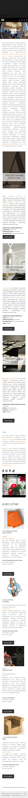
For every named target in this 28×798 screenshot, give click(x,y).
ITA (13, 787)
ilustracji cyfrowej (6, 608)
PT (3, 787)
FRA (9, 787)
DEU (11, 787)
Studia (5, 196)
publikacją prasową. (6, 465)
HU (19, 787)
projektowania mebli (6, 752)
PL (16, 787)
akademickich (6, 203)
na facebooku (21, 144)
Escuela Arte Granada (20, 441)
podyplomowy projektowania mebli (13, 378)
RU (20, 787)
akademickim (22, 297)
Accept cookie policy (4, 15)
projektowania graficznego (15, 196)
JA (25, 787)
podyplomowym (12, 297)
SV (14, 787)
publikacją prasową (6, 144)
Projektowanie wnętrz (7, 288)
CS (17, 787)
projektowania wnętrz (13, 54)
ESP (4, 787)
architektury (10, 56)
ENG (7, 787)
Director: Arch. (19, 795)
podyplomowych (17, 202)
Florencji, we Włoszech (12, 76)
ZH (23, 787)
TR (22, 787)
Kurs (4, 378)
